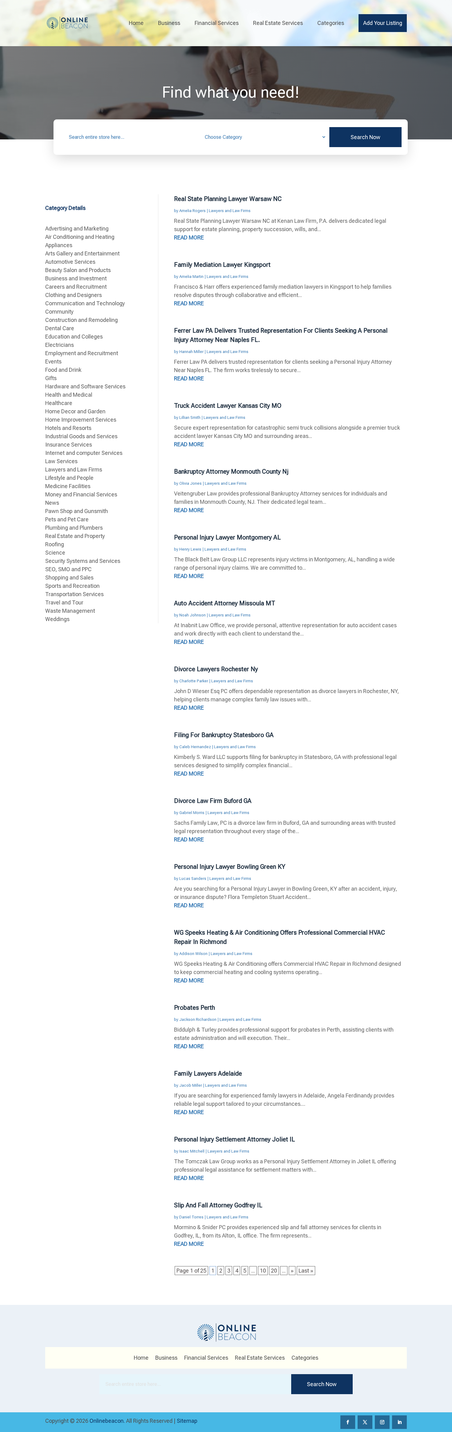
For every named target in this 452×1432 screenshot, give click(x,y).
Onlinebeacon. (107, 1421)
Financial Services (217, 23)
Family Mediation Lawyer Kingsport (222, 264)
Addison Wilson (193, 953)
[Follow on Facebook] (347, 1422)
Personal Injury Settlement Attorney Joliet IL (234, 1139)
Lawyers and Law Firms (230, 210)
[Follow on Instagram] (382, 1422)
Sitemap (187, 1421)
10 (263, 1270)
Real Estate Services (278, 23)
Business (169, 23)
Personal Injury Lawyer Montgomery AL (227, 537)
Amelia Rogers (192, 210)
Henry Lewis (190, 549)
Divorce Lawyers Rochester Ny (216, 669)
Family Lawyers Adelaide (208, 1073)
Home (136, 23)
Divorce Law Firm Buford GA (213, 800)
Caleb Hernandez (195, 746)
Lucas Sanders (192, 878)
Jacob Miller (190, 1085)
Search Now (365, 137)
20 (274, 1270)
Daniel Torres (191, 1217)
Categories (330, 23)
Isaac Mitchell (191, 1151)
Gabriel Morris (191, 812)
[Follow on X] (365, 1422)
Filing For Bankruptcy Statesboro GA (224, 735)
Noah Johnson (192, 615)
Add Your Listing (382, 23)
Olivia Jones (190, 483)
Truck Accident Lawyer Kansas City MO (227, 405)
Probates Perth (194, 1007)
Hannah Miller (191, 351)
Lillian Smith (189, 417)
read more (189, 237)
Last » (306, 1270)
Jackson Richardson (197, 1019)
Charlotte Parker (193, 681)
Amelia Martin (191, 276)
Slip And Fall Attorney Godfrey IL (218, 1205)
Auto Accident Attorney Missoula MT (224, 603)
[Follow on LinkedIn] (399, 1422)
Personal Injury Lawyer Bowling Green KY (229, 866)
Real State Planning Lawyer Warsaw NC (228, 199)
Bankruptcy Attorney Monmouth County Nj (231, 471)
